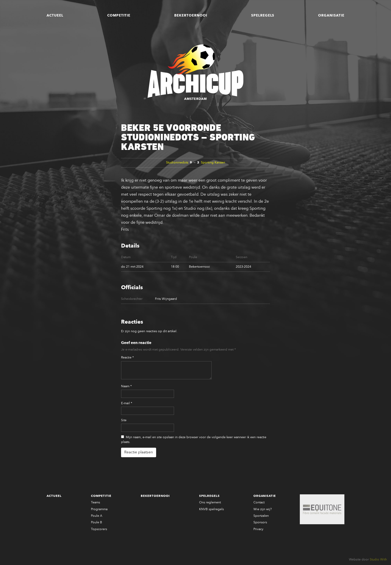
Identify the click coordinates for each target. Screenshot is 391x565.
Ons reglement (210, 502)
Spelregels (262, 15)
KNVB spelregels (211, 509)
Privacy (258, 529)
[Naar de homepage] (195, 71)
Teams (95, 502)
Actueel (55, 15)
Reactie (127, 357)
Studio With (378, 559)
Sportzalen (261, 515)
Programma (99, 509)
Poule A (96, 515)
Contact (259, 502)
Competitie (119, 15)
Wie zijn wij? (262, 509)
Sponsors (260, 522)
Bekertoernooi (190, 15)
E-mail (126, 403)
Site (123, 420)
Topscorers (99, 529)
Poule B (96, 522)
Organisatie (331, 15)
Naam (126, 386)
